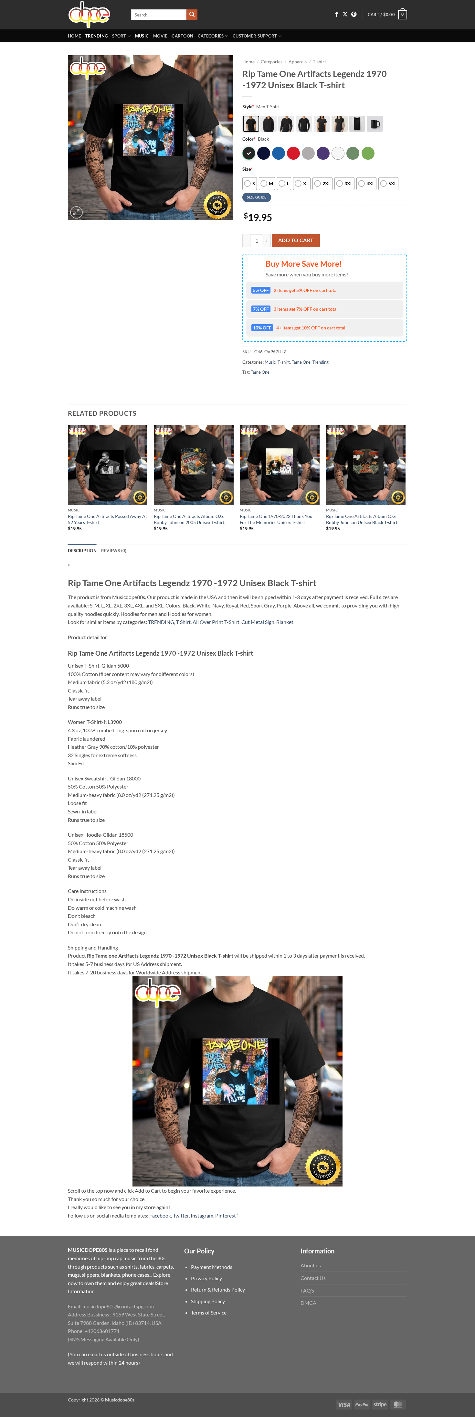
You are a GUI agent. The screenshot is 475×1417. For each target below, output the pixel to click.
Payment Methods (211, 1267)
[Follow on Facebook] (336, 14)
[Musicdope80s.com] (94, 14)
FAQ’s (307, 1290)
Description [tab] (82, 550)
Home (74, 35)
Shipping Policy (208, 1301)
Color (249, 139)
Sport (119, 35)
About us (311, 1265)
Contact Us (313, 1278)
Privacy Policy (206, 1278)
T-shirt (319, 61)
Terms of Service (209, 1312)
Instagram (202, 1215)
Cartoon (182, 35)
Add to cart (296, 240)
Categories (211, 35)
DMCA (308, 1303)
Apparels (298, 61)
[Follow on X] (345, 14)
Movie (160, 35)
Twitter (181, 1215)
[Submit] (191, 14)
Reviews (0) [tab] (114, 550)
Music (142, 35)
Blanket (284, 622)
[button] (387, 15)
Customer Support (255, 35)
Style (248, 106)
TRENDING (161, 622)
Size (247, 169)
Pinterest (225, 1215)
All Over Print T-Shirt (216, 622)
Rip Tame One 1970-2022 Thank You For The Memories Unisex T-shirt (276, 519)
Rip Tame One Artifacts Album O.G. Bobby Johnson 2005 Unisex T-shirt (189, 519)
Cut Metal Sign (257, 622)
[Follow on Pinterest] (353, 14)
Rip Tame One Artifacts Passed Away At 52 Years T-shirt (107, 519)
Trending (96, 35)
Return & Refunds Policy (218, 1289)
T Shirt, (184, 622)
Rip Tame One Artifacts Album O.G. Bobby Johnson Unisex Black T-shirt (361, 519)
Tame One (301, 362)
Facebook (160, 1215)
